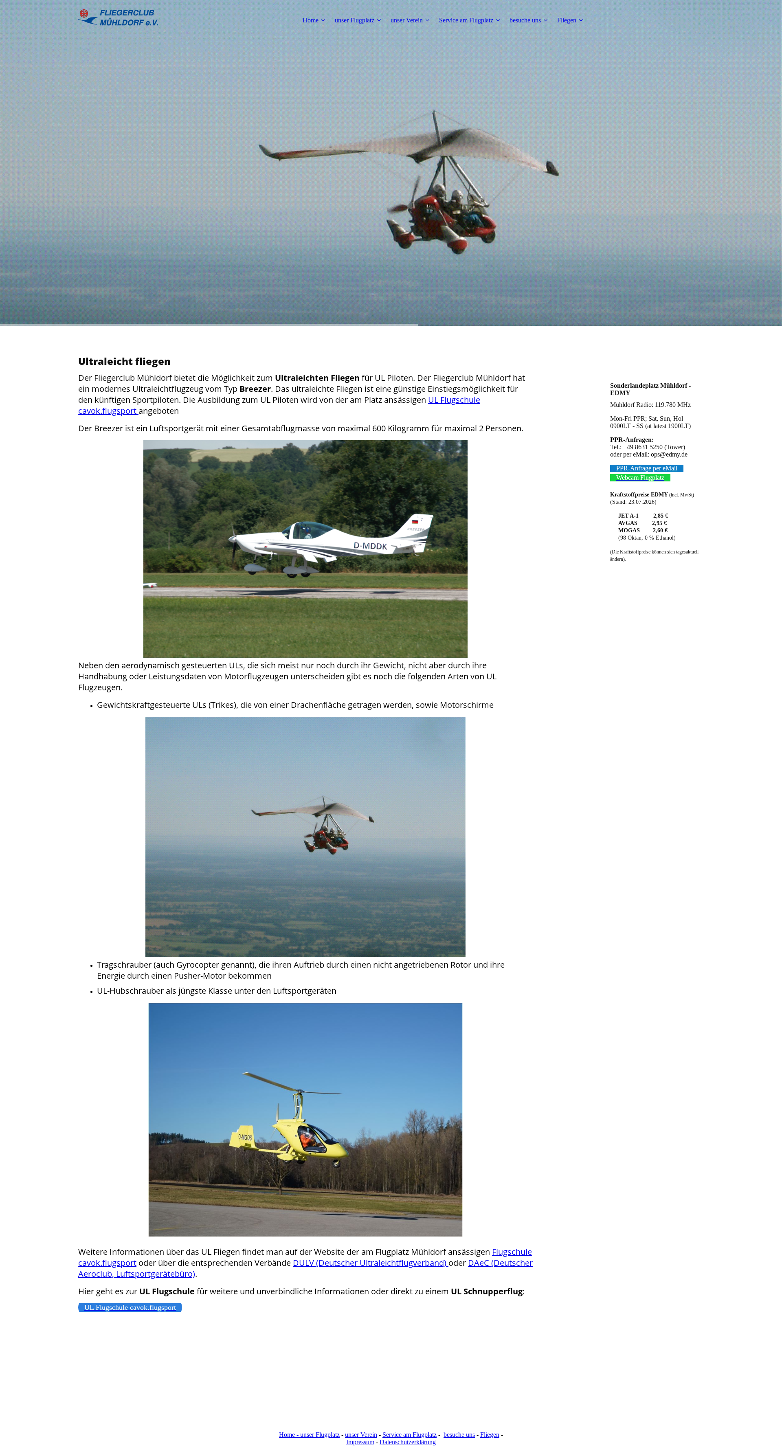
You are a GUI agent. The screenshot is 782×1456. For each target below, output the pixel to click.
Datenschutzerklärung (408, 1441)
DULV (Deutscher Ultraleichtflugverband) (370, 1262)
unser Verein (407, 20)
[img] (129, 20)
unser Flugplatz (354, 20)
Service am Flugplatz (466, 20)
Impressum (360, 1441)
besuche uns (525, 20)
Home (311, 20)
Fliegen (566, 20)
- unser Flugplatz (317, 1434)
